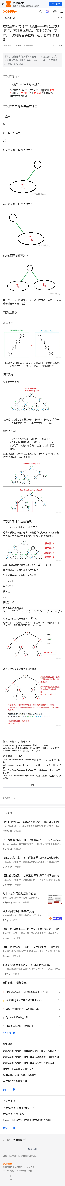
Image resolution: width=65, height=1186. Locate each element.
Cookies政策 (29, 1167)
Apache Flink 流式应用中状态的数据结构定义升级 (27, 1120)
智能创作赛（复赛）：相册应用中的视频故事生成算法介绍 (31, 1057)
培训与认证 (33, 1155)
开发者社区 (13, 1155)
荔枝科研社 (7, 831)
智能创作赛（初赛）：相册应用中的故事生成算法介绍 (28, 1063)
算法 (16, 798)
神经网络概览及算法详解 (15, 1081)
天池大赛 (23, 1155)
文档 (5, 1155)
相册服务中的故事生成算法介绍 (18, 1069)
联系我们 (32, 1148)
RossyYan (7, 938)
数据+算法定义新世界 (13, 1114)
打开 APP (56, 4)
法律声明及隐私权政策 (12, 1167)
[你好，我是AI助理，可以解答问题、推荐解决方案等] (47, 11)
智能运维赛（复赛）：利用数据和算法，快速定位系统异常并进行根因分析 (32, 1051)
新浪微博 (17, 1140)
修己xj (5, 920)
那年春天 (6, 973)
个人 (60, 18)
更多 (5, 1089)
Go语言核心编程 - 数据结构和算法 (19, 1075)
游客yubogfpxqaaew (11, 902)
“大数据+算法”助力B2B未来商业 (18, 1107)
